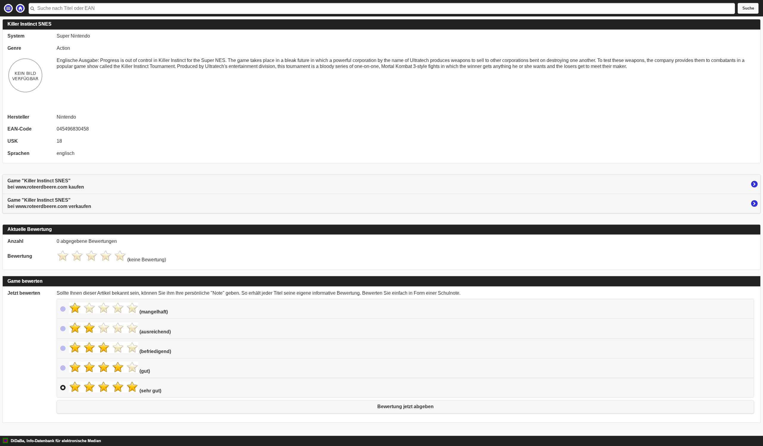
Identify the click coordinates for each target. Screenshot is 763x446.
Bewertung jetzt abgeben (405, 406)
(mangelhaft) (153, 311)
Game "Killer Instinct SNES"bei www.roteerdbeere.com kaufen (45, 183)
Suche (748, 8)
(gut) (144, 371)
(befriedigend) (154, 351)
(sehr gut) (149, 390)
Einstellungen (8, 8)
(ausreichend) (154, 331)
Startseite (20, 8)
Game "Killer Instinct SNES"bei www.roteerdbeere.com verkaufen (49, 203)
